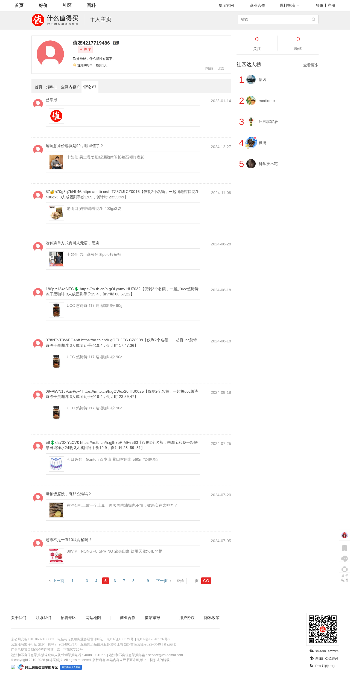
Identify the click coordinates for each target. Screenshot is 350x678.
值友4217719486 (91, 43)
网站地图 (93, 617)
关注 (85, 49)
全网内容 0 (70, 87)
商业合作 (257, 5)
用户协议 (187, 617)
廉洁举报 (152, 617)
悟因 (262, 79)
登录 (319, 5)
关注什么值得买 (326, 658)
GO (206, 581)
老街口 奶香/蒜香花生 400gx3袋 (94, 208)
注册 (331, 5)
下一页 (162, 581)
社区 (67, 5)
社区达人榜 (278, 64)
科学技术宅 (268, 164)
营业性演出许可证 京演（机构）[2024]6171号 (44, 644)
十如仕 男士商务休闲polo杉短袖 (94, 254)
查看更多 (311, 65)
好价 (43, 5)
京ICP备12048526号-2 (153, 639)
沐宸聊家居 (268, 121)
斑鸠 (262, 142)
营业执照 (170, 644)
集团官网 (226, 5)
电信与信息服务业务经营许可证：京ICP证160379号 (95, 639)
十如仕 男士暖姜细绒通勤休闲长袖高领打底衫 (105, 157)
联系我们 (43, 617)
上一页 (58, 581)
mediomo (267, 100)
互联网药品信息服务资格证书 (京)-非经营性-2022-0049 (120, 644)
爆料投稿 (287, 5)
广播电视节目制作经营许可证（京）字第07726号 (47, 649)
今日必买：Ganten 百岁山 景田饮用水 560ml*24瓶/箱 (112, 459)
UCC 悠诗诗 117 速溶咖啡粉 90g (94, 305)
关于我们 (18, 617)
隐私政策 (212, 617)
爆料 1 (51, 87)
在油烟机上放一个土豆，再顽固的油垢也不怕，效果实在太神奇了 (122, 505)
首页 (19, 5)
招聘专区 (68, 617)
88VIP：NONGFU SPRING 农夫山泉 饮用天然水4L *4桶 (114, 551)
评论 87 (90, 87)
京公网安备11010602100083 (32, 639)
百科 (91, 5)
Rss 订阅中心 (325, 666)
